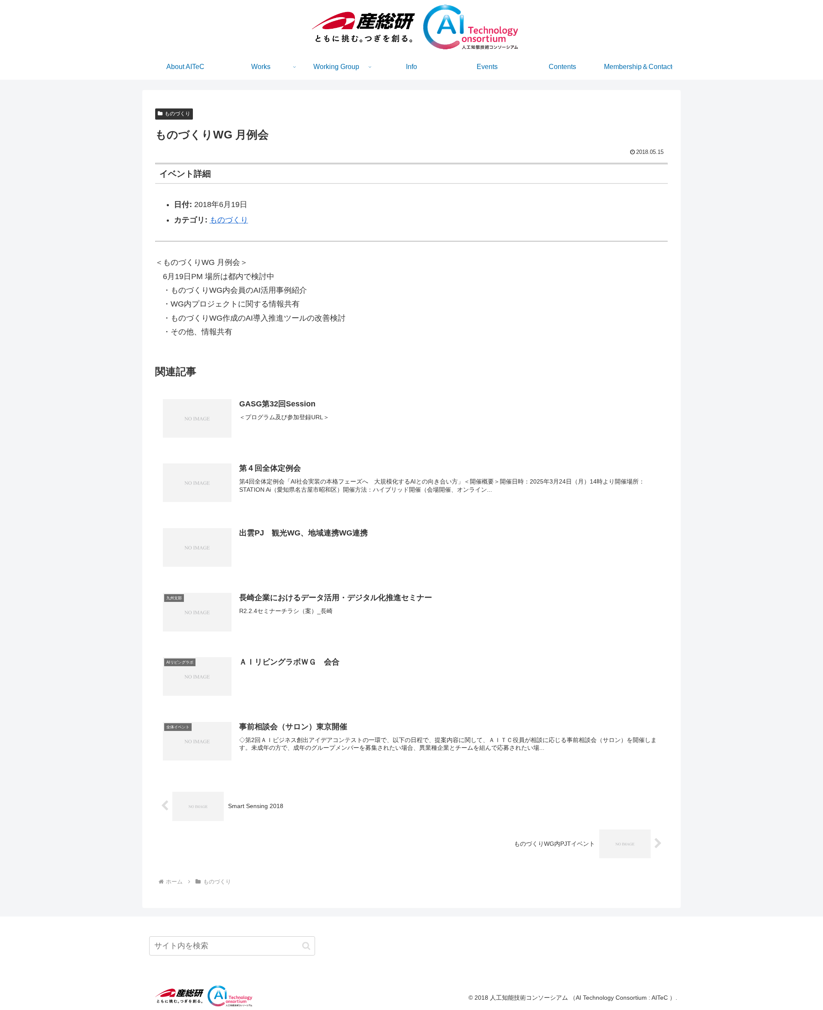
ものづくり (177, 114)
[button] (306, 946)
